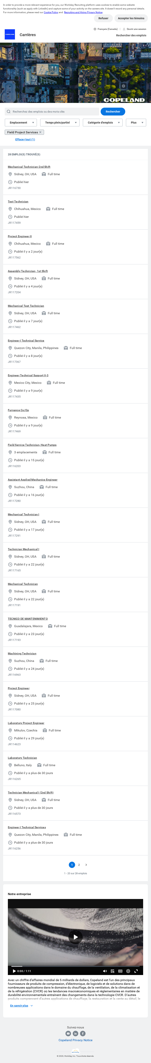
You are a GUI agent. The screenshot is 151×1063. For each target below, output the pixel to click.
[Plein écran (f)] (136, 971)
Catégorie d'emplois (100, 122)
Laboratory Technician (22, 757)
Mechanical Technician (23, 584)
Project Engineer (18, 688)
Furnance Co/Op (18, 410)
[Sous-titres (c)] (120, 971)
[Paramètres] (128, 971)
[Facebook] (83, 1033)
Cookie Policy (51, 12)
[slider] (105, 971)
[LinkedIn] (75, 1033)
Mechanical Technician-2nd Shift (29, 166)
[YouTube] (68, 1033)
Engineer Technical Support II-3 (28, 375)
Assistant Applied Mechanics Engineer (33, 479)
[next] (86, 865)
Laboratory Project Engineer (26, 723)
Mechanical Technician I (23, 514)
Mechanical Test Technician (26, 305)
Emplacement (18, 122)
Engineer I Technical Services (27, 827)
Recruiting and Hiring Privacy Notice (83, 12)
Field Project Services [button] (22, 132)
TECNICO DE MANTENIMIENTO (28, 618)
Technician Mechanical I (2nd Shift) (30, 792)
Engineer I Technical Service (26, 340)
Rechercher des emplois (131, 35)
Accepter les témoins (131, 18)
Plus (133, 122)
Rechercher (113, 111)
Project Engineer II (20, 236)
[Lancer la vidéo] (75, 937)
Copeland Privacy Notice (75, 1040)
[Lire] (14, 971)
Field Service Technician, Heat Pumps (32, 444)
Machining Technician (22, 653)
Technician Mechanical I (23, 549)
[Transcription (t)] (112, 971)
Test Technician (18, 201)
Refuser (103, 18)
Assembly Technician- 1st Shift (28, 271)
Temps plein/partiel (57, 122)
